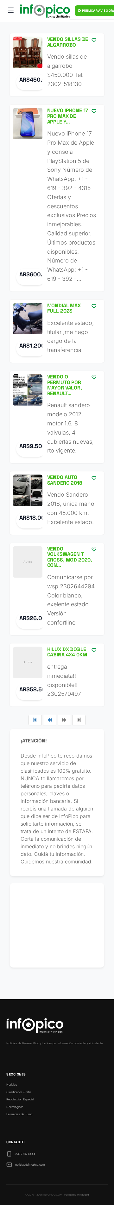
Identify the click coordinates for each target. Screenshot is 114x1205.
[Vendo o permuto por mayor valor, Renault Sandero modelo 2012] (57, 417)
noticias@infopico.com (30, 1164)
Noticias (11, 1084)
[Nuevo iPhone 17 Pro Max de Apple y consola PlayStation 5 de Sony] (57, 198)
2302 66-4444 (25, 1154)
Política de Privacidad (76, 1194)
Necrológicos (14, 1107)
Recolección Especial (20, 1099)
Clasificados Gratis (18, 1092)
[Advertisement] (57, 925)
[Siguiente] (64, 720)
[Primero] (35, 720)
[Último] (79, 720)
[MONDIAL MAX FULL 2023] (57, 331)
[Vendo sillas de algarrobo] (57, 64)
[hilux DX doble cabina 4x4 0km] (57, 674)
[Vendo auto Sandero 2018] (57, 502)
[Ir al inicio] (45, 11)
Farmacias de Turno (19, 1114)
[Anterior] (49, 720)
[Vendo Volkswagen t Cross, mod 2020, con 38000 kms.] (57, 589)
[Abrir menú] (10, 11)
